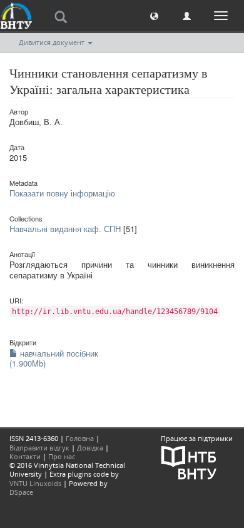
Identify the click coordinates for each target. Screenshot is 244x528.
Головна (80, 438)
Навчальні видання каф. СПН (65, 229)
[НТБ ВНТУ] (189, 461)
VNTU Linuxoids (35, 483)
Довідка (90, 447)
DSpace (21, 492)
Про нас (61, 456)
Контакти (25, 456)
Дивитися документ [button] (52, 42)
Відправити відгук (39, 447)
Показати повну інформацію (62, 193)
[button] (154, 15)
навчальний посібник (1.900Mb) (53, 358)
